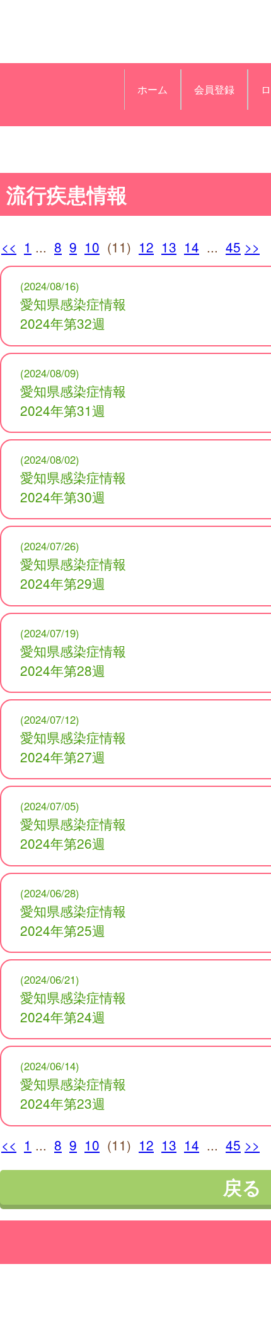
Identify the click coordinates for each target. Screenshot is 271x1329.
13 (168, 246)
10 (92, 246)
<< (8, 246)
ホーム (152, 89)
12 (146, 246)
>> (252, 246)
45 (233, 246)
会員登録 (214, 89)
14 (191, 246)
